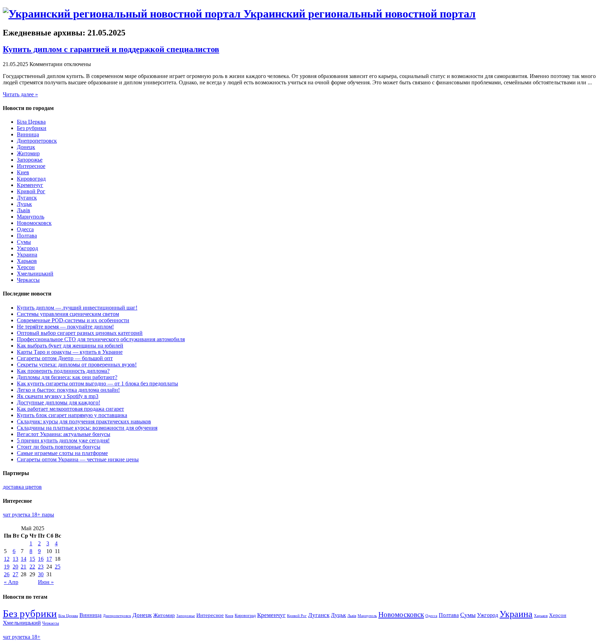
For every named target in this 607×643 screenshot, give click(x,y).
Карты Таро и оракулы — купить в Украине (70, 352)
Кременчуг (30, 185)
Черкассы (28, 280)
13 (15, 559)
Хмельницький (35, 274)
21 (23, 567)
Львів (23, 210)
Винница (28, 134)
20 (15, 567)
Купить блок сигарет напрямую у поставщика (72, 415)
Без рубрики (31, 128)
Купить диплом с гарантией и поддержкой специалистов (111, 49)
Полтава (27, 236)
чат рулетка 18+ (21, 637)
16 (41, 559)
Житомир (28, 153)
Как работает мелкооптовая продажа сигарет (70, 409)
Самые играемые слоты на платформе (62, 453)
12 (6, 559)
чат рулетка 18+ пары (28, 515)
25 (57, 567)
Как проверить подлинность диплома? (63, 371)
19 (6, 567)
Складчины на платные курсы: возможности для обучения (87, 428)
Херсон (26, 267)
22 (32, 567)
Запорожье (30, 160)
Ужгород (27, 248)
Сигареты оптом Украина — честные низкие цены (78, 459)
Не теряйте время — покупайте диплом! (65, 327)
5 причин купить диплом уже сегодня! (63, 440)
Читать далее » (20, 94)
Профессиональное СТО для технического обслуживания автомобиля (101, 339)
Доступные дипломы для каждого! (58, 402)
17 (49, 559)
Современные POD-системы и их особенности (73, 320)
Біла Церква (31, 122)
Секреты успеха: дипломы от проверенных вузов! (77, 365)
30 (41, 574)
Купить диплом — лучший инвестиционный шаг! (77, 308)
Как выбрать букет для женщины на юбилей (70, 346)
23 (41, 567)
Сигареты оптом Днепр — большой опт (65, 358)
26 (6, 574)
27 (15, 574)
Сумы (24, 242)
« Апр (11, 582)
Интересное (31, 166)
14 (23, 559)
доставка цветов (22, 487)
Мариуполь (30, 217)
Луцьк (24, 204)
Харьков (27, 261)
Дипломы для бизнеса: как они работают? (67, 377)
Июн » (46, 582)
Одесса (25, 229)
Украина (27, 255)
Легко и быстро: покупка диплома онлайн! (68, 390)
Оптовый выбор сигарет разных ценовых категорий (80, 333)
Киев (23, 172)
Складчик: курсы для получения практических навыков (84, 421)
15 (32, 559)
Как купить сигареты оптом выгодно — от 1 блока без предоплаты (97, 384)
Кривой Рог (31, 191)
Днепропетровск (37, 141)
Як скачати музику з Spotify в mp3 (57, 396)
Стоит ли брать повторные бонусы (58, 447)
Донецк (26, 147)
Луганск (27, 198)
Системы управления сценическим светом (68, 314)
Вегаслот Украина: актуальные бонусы (63, 434)
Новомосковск (34, 223)
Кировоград (31, 179)
